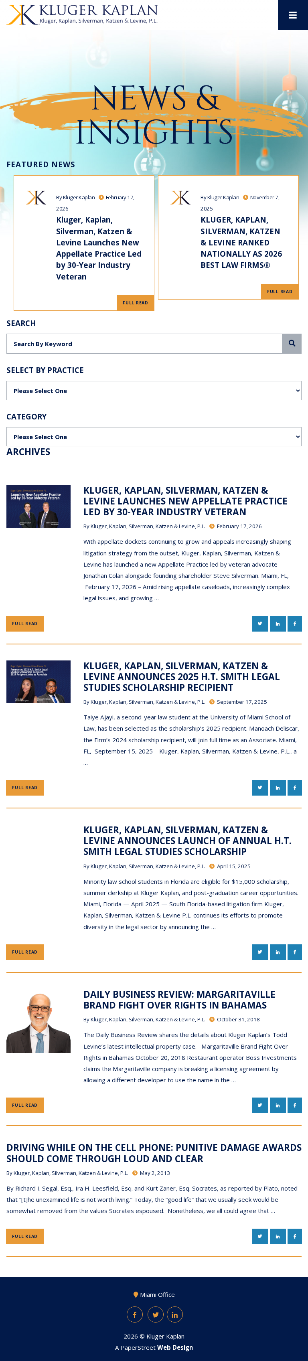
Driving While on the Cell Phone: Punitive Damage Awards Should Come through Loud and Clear (154, 1153)
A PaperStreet (154, 1347)
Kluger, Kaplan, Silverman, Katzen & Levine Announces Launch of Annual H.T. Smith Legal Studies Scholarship (187, 841)
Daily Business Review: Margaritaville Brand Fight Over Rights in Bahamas (179, 999)
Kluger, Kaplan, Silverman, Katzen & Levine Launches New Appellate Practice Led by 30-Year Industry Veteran (185, 501)
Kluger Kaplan (165, 1336)
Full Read (135, 303)
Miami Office (157, 1294)
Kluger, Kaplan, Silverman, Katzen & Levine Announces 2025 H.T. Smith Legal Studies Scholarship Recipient (181, 677)
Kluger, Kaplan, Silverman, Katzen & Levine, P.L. (148, 526)
